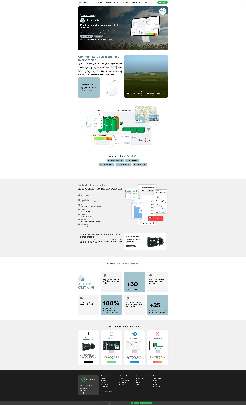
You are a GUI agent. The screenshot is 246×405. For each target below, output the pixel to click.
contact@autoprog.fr (84, 390)
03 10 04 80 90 (83, 388)
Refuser (136, 403)
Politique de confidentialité (146, 403)
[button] (88, 15)
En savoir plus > (109, 39)
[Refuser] (244, 403)
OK (132, 403)
